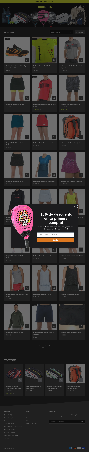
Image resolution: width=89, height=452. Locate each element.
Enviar (55, 240)
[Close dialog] (76, 206)
